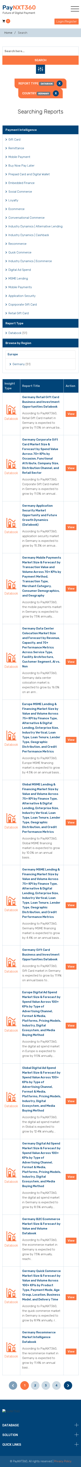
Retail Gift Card (18, 313)
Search (40, 60)
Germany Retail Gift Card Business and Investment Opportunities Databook (41, 401)
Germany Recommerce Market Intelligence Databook (39, 1337)
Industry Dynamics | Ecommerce (30, 261)
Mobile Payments (20, 287)
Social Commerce (20, 191)
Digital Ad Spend (19, 270)
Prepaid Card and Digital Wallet (29, 174)
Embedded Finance (21, 183)
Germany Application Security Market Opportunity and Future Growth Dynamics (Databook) (39, 515)
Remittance (16, 148)
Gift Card (14, 139)
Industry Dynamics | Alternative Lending (35, 226)
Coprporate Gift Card (22, 304)
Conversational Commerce (26, 217)
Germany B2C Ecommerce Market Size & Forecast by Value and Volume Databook (41, 1226)
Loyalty (13, 200)
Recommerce (17, 244)
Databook (14, 333)
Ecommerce (16, 209)
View (71, 414)
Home (8, 33)
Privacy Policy (62, 1461)
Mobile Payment (19, 157)
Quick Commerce (19, 252)
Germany (19, 364)
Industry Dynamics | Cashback (28, 235)
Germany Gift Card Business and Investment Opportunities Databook (41, 954)
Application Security (22, 296)
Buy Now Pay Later (21, 165)
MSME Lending (18, 278)
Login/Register (66, 21)
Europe (13, 354)
